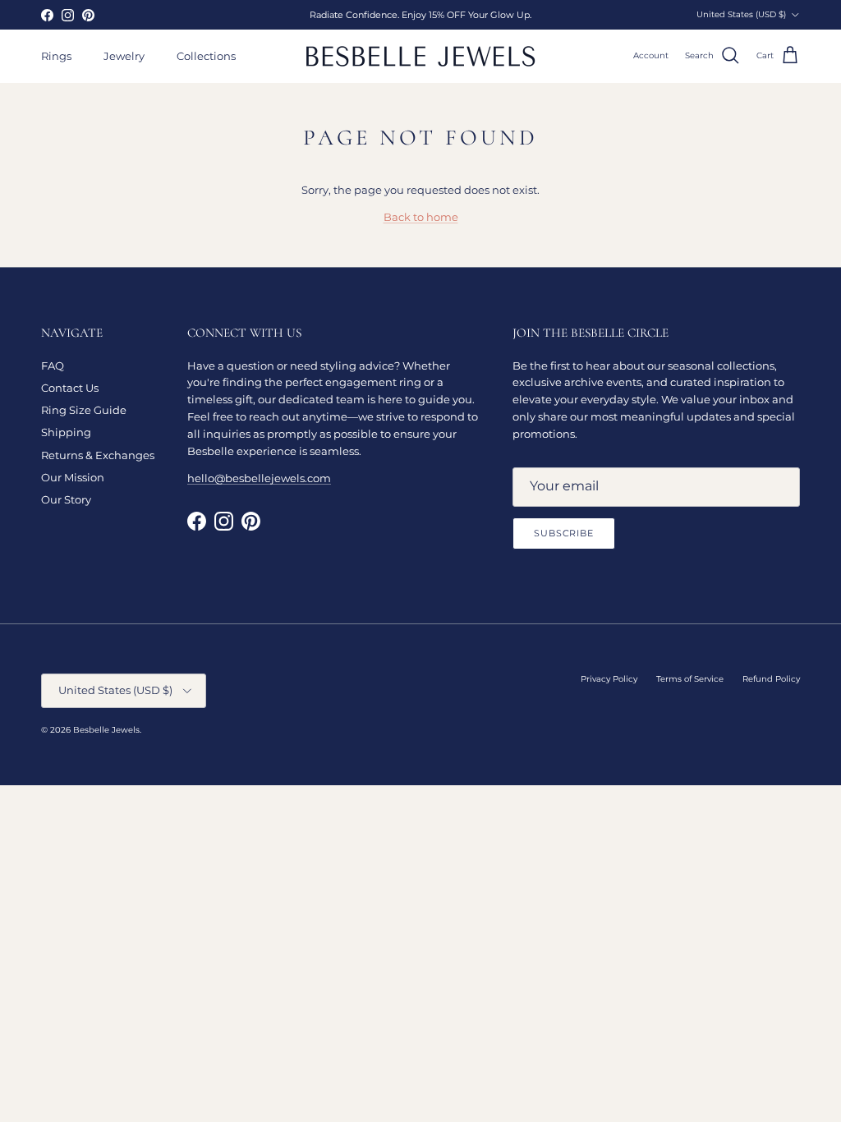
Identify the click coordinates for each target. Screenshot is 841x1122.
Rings (56, 55)
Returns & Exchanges (97, 455)
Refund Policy (771, 679)
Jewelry (124, 55)
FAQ (52, 365)
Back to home (421, 216)
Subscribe (564, 533)
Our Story (66, 499)
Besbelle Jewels (106, 729)
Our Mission (72, 477)
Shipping (66, 432)
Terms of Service (690, 679)
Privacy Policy (609, 679)
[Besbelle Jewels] (420, 56)
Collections (206, 55)
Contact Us (70, 387)
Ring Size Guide (83, 409)
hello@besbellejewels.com (259, 478)
